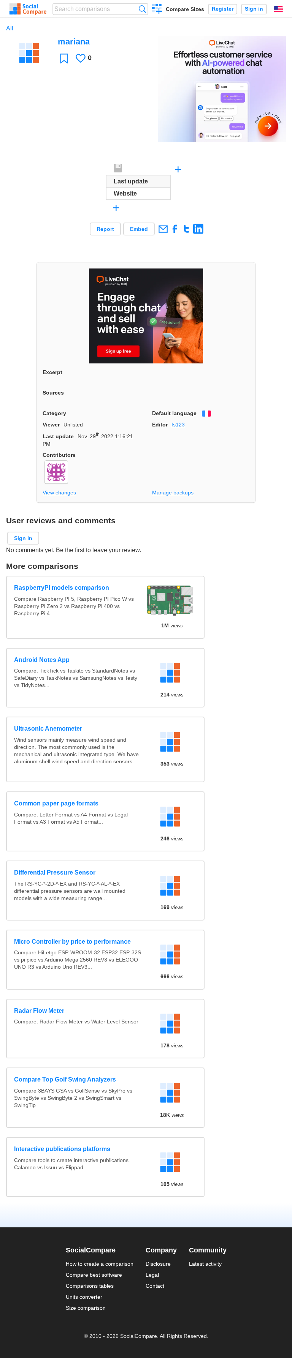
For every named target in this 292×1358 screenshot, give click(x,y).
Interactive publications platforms (62, 1149)
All (9, 28)
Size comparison (86, 1308)
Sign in (254, 9)
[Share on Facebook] (175, 229)
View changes (59, 493)
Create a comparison (157, 10)
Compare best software (94, 1275)
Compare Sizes (185, 9)
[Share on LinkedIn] (198, 229)
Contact (155, 1286)
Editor (160, 425)
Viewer (51, 425)
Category (54, 413)
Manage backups (173, 493)
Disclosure (158, 1264)
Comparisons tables (90, 1286)
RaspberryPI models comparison (61, 587)
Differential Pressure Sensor (54, 872)
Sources (53, 393)
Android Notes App (42, 660)
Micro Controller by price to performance (72, 941)
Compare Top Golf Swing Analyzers (65, 1079)
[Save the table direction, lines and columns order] (118, 168)
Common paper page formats (56, 803)
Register (222, 9)
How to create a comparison (99, 1264)
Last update (58, 436)
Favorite (64, 58)
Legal (152, 1275)
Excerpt (52, 372)
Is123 (178, 425)
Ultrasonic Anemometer (48, 728)
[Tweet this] (186, 229)
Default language (174, 413)
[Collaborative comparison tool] (28, 9)
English (278, 9)
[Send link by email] (163, 229)
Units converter (84, 1297)
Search (142, 9)
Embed (139, 229)
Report (105, 229)
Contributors (59, 455)
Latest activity (205, 1264)
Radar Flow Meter (39, 1010)
